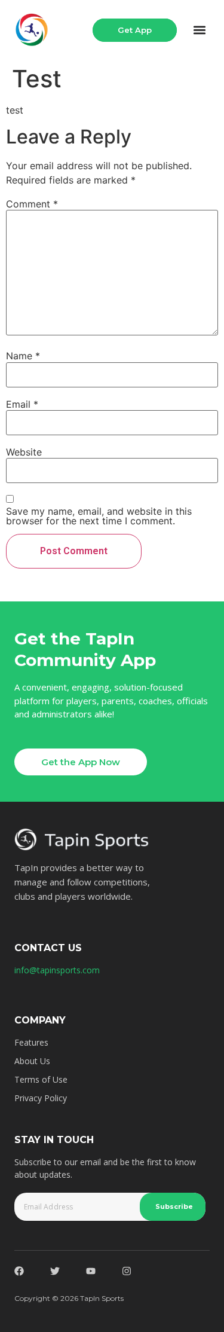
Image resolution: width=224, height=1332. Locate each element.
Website (24, 452)
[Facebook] (19, 1271)
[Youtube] (91, 1271)
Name (23, 356)
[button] (199, 30)
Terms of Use (40, 1079)
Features (31, 1042)
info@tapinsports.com (57, 970)
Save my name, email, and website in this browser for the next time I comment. (99, 516)
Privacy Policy (40, 1098)
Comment (32, 204)
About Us (32, 1061)
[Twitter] (55, 1271)
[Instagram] (126, 1271)
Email (22, 404)
